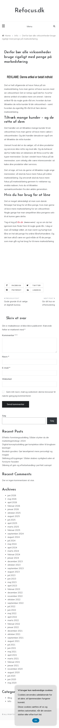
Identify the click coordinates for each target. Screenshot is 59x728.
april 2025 (12, 523)
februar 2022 (14, 624)
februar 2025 (14, 530)
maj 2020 (12, 682)
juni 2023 (12, 578)
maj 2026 (12, 499)
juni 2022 (12, 610)
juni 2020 (12, 679)
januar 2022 (13, 627)
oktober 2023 (14, 565)
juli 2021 (11, 644)
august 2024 (14, 537)
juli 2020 (11, 676)
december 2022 (15, 592)
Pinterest (16, 290)
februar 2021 (14, 662)
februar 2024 (14, 554)
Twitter (36, 285)
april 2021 (12, 655)
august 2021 (14, 641)
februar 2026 (14, 506)
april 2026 (12, 502)
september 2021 (16, 637)
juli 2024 (11, 540)
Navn (5, 356)
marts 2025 (13, 526)
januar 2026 (13, 509)
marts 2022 (13, 620)
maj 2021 (12, 651)
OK (35, 720)
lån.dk (20, 222)
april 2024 (12, 547)
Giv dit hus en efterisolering (48, 303)
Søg (4, 415)
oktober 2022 (14, 599)
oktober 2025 (14, 513)
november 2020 (15, 669)
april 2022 (12, 617)
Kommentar (9, 335)
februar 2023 (14, 589)
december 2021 (15, 631)
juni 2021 (12, 648)
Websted (7, 379)
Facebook (16, 285)
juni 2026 (12, 495)
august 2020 (14, 672)
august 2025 (14, 516)
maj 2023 (12, 582)
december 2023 (15, 561)
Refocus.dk (29, 11)
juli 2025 (11, 519)
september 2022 (16, 603)
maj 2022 (12, 613)
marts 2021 (13, 658)
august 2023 (14, 571)
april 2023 (12, 585)
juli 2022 (11, 606)
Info (9, 701)
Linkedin (37, 290)
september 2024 (16, 533)
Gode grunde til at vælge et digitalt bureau (16, 303)
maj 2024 (12, 544)
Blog (10, 698)
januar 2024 (13, 558)
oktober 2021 (14, 634)
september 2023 (16, 568)
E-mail (6, 367)
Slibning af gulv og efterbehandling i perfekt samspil (26, 465)
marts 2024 (13, 551)
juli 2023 (11, 575)
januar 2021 (13, 665)
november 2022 (15, 596)
